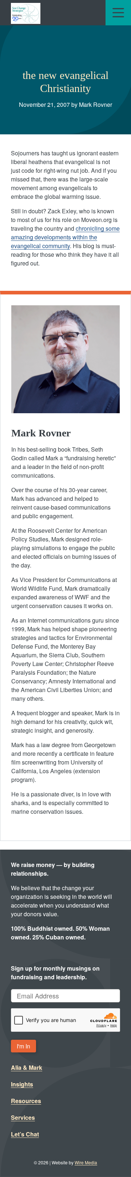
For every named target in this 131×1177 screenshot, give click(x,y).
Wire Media (86, 1162)
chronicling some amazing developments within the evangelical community (65, 237)
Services (23, 1117)
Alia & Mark (26, 1067)
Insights (22, 1084)
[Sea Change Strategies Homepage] (25, 12)
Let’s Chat (25, 1134)
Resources (26, 1101)
